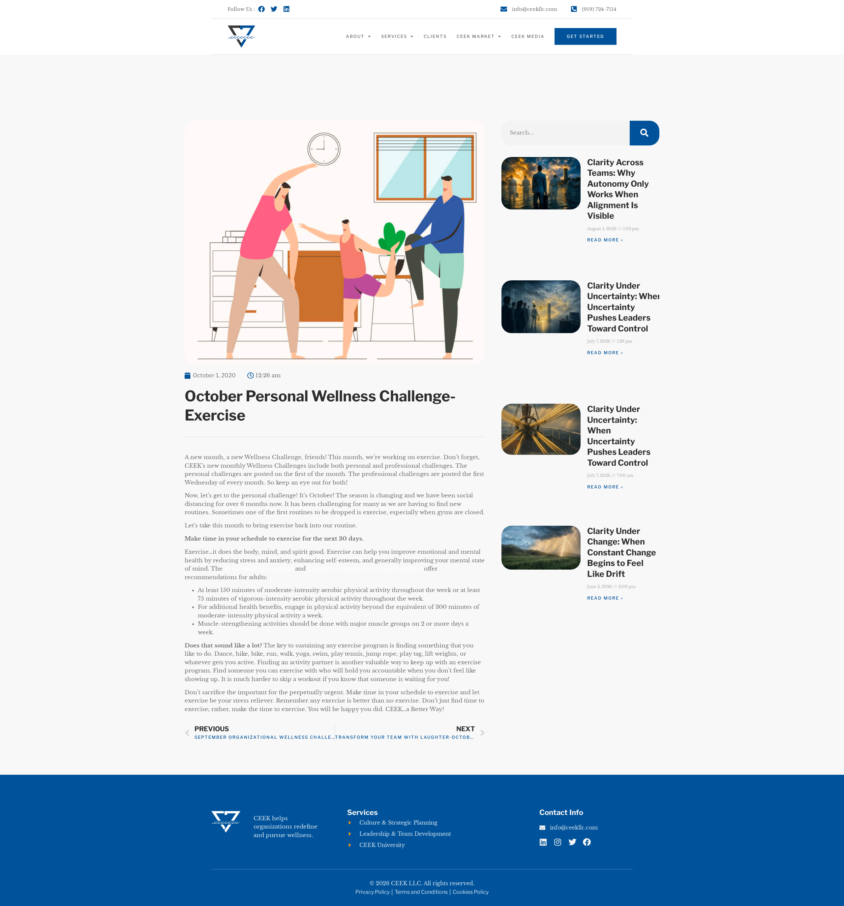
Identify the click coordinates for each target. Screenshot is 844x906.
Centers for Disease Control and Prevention (364, 568)
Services (394, 36)
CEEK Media (528, 36)
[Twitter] (274, 9)
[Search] (644, 133)
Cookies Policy (471, 892)
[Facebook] (261, 9)
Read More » (605, 239)
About (355, 36)
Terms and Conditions (421, 892)
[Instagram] (558, 842)
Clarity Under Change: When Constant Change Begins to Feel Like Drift (621, 552)
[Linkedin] (286, 9)
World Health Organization (258, 568)
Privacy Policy (372, 892)
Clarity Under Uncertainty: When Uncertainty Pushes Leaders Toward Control (624, 307)
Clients (435, 36)
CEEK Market (476, 36)
